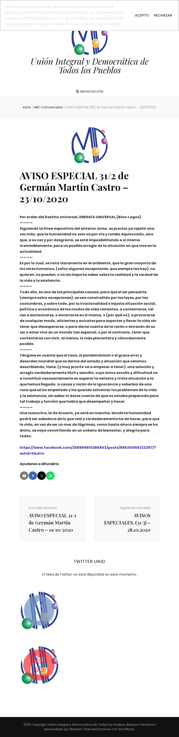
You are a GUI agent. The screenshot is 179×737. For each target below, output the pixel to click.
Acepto (142, 15)
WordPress (126, 729)
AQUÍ (115, 24)
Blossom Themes (83, 729)
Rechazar (163, 15)
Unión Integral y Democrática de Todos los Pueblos (90, 65)
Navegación (91, 91)
